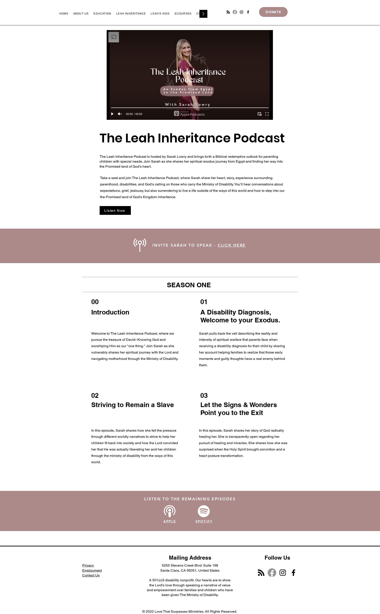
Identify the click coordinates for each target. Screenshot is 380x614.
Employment (92, 570)
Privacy (88, 565)
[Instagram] (241, 12)
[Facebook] (235, 12)
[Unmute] (120, 114)
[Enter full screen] (267, 114)
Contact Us (91, 575)
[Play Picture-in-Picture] (259, 114)
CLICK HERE (232, 245)
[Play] (112, 114)
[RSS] (228, 12)
